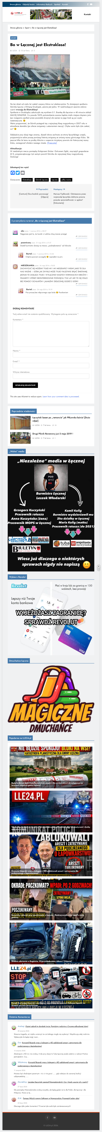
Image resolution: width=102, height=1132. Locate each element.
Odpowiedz (82, 236)
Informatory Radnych (44, 4)
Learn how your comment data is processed (61, 396)
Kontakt (65, 4)
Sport (13, 38)
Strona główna (15, 4)
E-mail (16, 361)
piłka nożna (66, 179)
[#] (51, 14)
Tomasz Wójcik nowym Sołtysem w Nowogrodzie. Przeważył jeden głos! (51, 1098)
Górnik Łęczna (42, 179)
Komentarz (18, 319)
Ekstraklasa (27, 179)
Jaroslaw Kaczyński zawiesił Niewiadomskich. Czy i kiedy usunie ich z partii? (58, 1082)
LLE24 (14, 50)
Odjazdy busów (29, 4)
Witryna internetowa (21, 372)
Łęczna (54, 179)
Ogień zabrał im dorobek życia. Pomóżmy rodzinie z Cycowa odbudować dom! (57, 1026)
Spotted (57, 4)
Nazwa (16, 350)
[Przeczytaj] (52, 143)
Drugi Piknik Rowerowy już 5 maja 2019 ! (52, 433)
